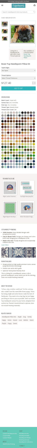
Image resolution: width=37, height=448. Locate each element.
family (29, 317)
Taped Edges (5, 68)
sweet (15, 323)
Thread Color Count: (7, 110)
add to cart (18, 88)
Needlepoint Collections (26, 442)
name (31, 320)
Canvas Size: (5, 102)
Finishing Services (24, 440)
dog (24, 317)
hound (15, 320)
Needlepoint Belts (24, 435)
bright (20, 317)
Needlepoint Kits (10, 18)
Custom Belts (6, 435)
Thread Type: (5, 107)
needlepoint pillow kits (9, 317)
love (20, 320)
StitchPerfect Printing (9, 444)
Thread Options (6, 75)
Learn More (5, 245)
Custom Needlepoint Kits (10, 433)
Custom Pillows (7, 438)
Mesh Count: (5, 100)
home (3, 18)
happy (4, 320)
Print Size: (4, 105)
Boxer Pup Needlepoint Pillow (27, 56)
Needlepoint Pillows (25, 438)
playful (4, 323)
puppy (10, 323)
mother (25, 320)
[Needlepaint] (18, 6)
